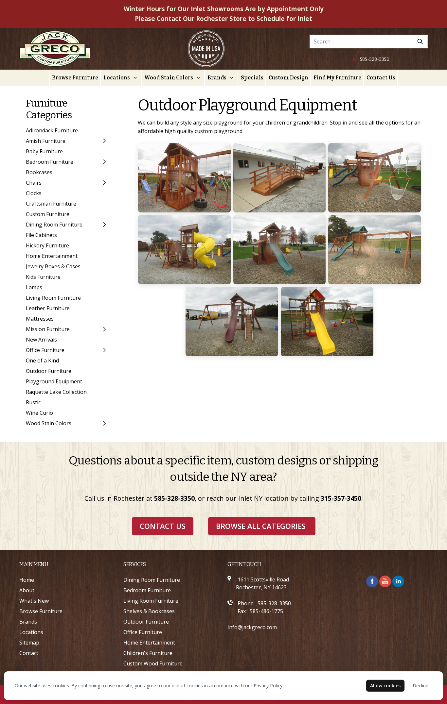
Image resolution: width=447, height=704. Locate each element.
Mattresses (40, 318)
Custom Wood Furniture (153, 663)
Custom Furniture (47, 214)
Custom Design (288, 78)
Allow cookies (385, 685)
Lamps (34, 287)
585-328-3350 (374, 59)
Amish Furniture (45, 140)
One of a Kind (42, 360)
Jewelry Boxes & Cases (53, 266)
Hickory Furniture (47, 245)
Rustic (33, 402)
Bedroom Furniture (49, 161)
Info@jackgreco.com (252, 627)
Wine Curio (39, 412)
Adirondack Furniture (52, 130)
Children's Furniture (147, 653)
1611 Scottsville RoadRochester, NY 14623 (262, 583)
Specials (252, 78)
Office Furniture (45, 350)
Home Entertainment (52, 256)
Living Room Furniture (53, 297)
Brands (216, 78)
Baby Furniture (44, 151)
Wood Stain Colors (168, 78)
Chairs (34, 182)
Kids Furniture (43, 276)
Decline (420, 685)
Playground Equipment (54, 381)
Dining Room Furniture (54, 224)
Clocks (34, 193)
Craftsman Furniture (51, 203)
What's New (34, 600)
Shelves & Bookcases (149, 611)
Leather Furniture (48, 308)
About (26, 590)
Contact (28, 653)
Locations (116, 78)
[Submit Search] (420, 41)
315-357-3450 (341, 498)
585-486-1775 (266, 611)
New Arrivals (41, 339)
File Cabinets (41, 235)
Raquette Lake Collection (56, 391)
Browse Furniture (75, 78)
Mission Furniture (48, 329)
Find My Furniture (337, 78)
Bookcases (39, 172)
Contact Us (381, 78)
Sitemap (29, 642)
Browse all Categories (261, 526)
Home (26, 579)
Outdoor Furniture (48, 371)
